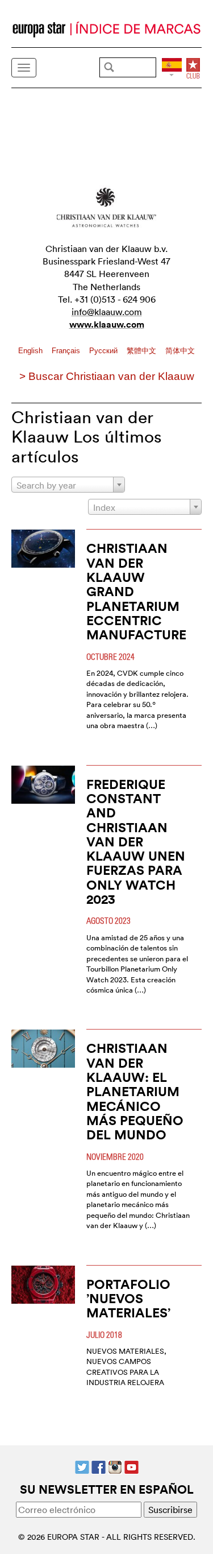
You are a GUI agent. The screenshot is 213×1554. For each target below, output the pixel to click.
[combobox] (68, 485)
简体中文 (180, 350)
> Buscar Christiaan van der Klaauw (106, 376)
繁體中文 (142, 350)
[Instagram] (115, 1466)
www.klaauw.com (106, 324)
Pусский (104, 350)
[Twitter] (82, 1466)
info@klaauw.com (107, 311)
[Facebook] (98, 1466)
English (31, 350)
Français (67, 350)
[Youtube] (131, 1466)
